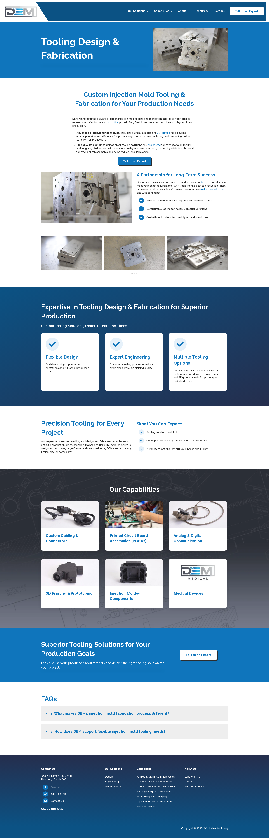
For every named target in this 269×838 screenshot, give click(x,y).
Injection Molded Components (154, 801)
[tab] (132, 273)
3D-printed (163, 132)
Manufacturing (113, 786)
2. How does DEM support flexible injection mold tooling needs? (108, 731)
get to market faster (213, 189)
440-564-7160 (59, 794)
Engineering (112, 781)
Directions (56, 787)
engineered (154, 144)
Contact (219, 10)
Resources (202, 10)
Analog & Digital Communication (156, 776)
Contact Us (57, 800)
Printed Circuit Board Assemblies (156, 786)
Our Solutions (136, 10)
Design (109, 776)
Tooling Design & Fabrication (154, 791)
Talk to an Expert (246, 11)
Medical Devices (146, 806)
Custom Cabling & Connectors (154, 781)
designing (206, 182)
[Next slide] (222, 255)
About (182, 10)
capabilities (112, 122)
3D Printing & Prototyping (152, 796)
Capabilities (161, 10)
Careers (189, 781)
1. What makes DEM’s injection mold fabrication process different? (109, 713)
